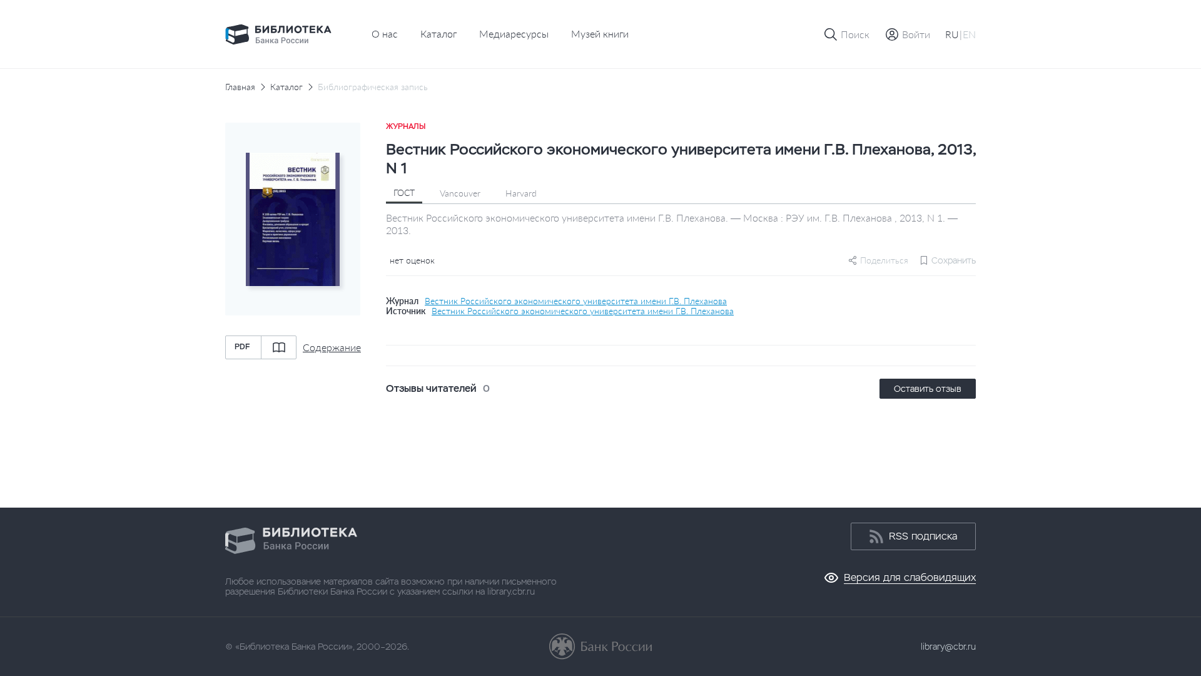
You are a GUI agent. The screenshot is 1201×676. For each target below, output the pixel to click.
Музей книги (600, 33)
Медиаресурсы (514, 33)
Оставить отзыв (927, 388)
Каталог (438, 33)
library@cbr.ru (948, 646)
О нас (385, 33)
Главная (240, 87)
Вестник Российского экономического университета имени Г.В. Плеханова (576, 301)
